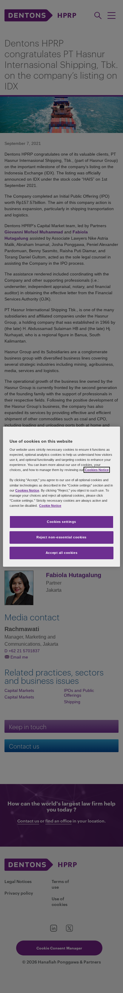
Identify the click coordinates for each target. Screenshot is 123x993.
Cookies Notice (97, 470)
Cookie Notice (50, 505)
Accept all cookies (61, 552)
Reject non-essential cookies (61, 537)
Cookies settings (61, 521)
